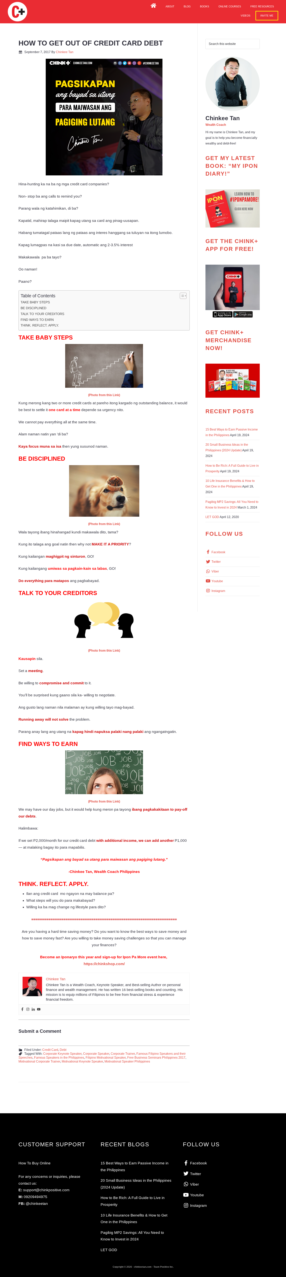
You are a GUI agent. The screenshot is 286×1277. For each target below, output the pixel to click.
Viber (215, 571)
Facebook (218, 552)
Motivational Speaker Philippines (127, 1061)
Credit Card (50, 1049)
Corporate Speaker (96, 1053)
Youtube (217, 581)
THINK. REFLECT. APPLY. (40, 325)
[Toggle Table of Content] (181, 295)
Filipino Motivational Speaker (106, 1057)
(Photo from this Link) (104, 395)
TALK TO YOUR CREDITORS (42, 314)
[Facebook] (22, 1009)
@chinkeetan (37, 1204)
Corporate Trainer (123, 1053)
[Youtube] (38, 1009)
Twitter (216, 561)
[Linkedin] (33, 1009)
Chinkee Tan (17, 11)
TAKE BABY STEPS (35, 302)
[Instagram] (28, 1009)
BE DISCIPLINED (33, 308)
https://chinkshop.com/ (104, 964)
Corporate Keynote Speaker (62, 1053)
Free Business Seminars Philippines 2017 (156, 1057)
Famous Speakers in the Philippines (59, 1057)
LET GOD (212, 517)
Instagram (218, 591)
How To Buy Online (34, 1163)
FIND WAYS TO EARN (37, 320)
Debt (63, 1049)
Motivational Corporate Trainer (39, 1061)
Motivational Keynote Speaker (82, 1061)
